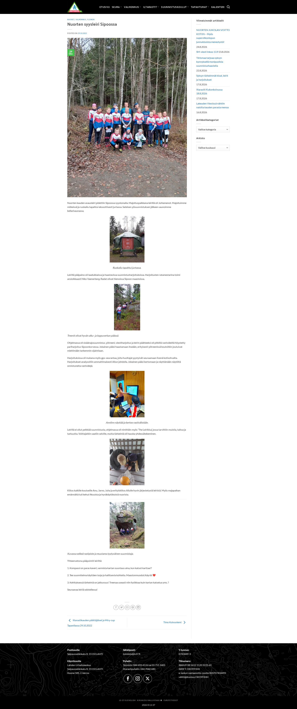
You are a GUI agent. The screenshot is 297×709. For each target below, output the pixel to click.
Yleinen (91, 19)
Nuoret (70, 19)
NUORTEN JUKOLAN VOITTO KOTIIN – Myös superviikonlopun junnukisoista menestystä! (213, 35)
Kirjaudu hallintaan (148, 700)
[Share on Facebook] (115, 607)
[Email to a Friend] (127, 607)
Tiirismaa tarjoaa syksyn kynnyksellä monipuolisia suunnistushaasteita (209, 61)
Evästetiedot (171, 700)
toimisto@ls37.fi (131, 653)
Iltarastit (150, 7)
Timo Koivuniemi (172, 622)
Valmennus (131, 7)
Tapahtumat (199, 7)
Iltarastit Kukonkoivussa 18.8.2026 (209, 91)
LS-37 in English (127, 700)
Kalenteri (218, 7)
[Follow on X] (147, 678)
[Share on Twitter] (121, 607)
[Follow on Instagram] (137, 678)
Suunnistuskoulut (174, 7)
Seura (116, 7)
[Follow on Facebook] (127, 678)
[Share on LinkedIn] (138, 607)
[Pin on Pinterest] (132, 607)
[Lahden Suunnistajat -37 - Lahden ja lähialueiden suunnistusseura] (77, 7)
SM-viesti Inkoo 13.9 (207, 51)
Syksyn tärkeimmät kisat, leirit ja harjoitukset (212, 77)
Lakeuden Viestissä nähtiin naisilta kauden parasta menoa (212, 105)
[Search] (228, 7)
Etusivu (104, 7)
